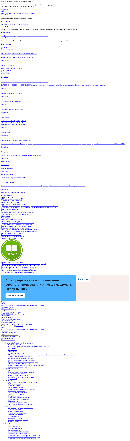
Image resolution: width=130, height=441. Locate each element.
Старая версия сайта (27, 324)
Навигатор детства (14, 385)
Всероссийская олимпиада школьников (21, 372)
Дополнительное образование (18, 392)
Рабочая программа (14, 384)
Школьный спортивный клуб (17, 403)
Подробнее (4, 10)
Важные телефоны (14, 426)
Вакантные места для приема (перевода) (21, 360)
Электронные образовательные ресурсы (21, 377)
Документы (12, 348)
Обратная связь (6, 315)
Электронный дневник (15, 418)
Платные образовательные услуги (19, 356)
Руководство (12, 351)
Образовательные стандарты (17, 367)
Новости (3, 11)
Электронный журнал (8, 322)
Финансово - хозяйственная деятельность (21, 358)
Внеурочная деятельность (16, 391)
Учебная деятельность (12, 368)
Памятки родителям (14, 409)
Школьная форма (13, 416)
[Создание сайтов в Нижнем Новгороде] (18, 326)
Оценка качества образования (18, 375)
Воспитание (8, 380)
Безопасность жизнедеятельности (19, 433)
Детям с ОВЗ (12, 379)
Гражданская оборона (15, 428)
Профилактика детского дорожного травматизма (24, 435)
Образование (12, 350)
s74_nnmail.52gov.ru (20, 314)
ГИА (10, 370)
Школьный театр (13, 401)
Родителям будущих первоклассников (20, 408)
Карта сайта (15, 324)
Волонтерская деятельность (17, 387)
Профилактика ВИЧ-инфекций (18, 399)
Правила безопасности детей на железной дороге (24, 437)
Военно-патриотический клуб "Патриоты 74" (23, 389)
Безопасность (9, 425)
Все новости (5, 47)
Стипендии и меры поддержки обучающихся (23, 362)
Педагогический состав (16, 353)
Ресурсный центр (14, 396)
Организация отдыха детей (17, 421)
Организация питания (15, 411)
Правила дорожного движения (18, 420)
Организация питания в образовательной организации (26, 365)
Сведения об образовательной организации (19, 343)
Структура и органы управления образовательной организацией (29, 346)
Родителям (8, 406)
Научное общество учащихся (17, 374)
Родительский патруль (15, 414)
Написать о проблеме (15, 295)
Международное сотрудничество (19, 363)
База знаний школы (7, 321)
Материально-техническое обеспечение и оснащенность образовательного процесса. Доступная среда (41, 355)
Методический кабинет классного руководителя (24, 404)
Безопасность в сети (14, 430)
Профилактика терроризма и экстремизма (22, 438)
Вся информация (6, 195)
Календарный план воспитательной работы (22, 382)
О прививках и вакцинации (17, 413)
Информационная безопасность (18, 432)
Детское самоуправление (16, 394)
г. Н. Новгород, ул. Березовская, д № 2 (13, 312)
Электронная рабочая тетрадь (10, 319)
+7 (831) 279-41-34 (7, 314)
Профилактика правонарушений (19, 397)
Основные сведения (14, 345)
